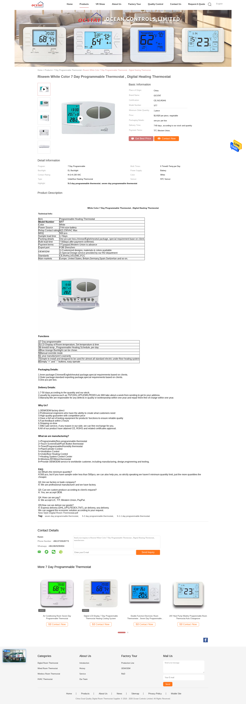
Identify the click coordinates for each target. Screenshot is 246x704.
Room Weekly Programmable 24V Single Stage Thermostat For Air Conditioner (188, 617)
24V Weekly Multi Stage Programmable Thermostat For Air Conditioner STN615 (144, 617)
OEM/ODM (125, 668)
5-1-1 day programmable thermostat (133, 516)
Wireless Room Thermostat (49, 674)
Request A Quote (196, 4)
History (82, 668)
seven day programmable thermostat (61, 516)
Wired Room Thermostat (48, 668)
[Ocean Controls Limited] (37, 5)
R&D (123, 674)
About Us (116, 4)
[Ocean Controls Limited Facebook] (205, 640)
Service (82, 674)
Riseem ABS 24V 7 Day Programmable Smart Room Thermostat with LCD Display (101, 617)
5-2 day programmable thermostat (97, 516)
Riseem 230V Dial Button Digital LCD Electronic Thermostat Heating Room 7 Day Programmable (57, 617)
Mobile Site (176, 694)
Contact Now (168, 138)
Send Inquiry (148, 552)
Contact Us (175, 4)
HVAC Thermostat (45, 679)
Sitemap (135, 694)
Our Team (83, 679)
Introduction (84, 663)
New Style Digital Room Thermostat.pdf (58, 513)
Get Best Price (143, 138)
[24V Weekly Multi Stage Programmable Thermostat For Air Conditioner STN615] (144, 593)
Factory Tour (134, 4)
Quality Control (155, 4)
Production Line (127, 663)
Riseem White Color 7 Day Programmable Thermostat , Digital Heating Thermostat (117, 70)
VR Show (100, 4)
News (119, 694)
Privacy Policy (155, 694)
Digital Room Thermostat (48, 663)
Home (70, 4)
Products (84, 4)
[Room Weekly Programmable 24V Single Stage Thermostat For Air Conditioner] (188, 593)
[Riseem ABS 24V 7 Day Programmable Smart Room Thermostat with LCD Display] (100, 593)
